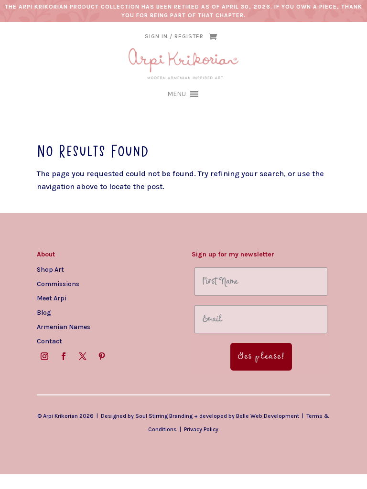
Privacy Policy (201, 429)
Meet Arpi (51, 298)
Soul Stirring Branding (164, 416)
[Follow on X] (82, 356)
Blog (44, 312)
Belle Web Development (267, 416)
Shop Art (50, 269)
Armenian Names (63, 326)
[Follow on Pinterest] (101, 356)
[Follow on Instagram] (44, 356)
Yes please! (261, 357)
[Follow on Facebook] (63, 356)
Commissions (58, 283)
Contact (49, 341)
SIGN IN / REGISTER (174, 36)
